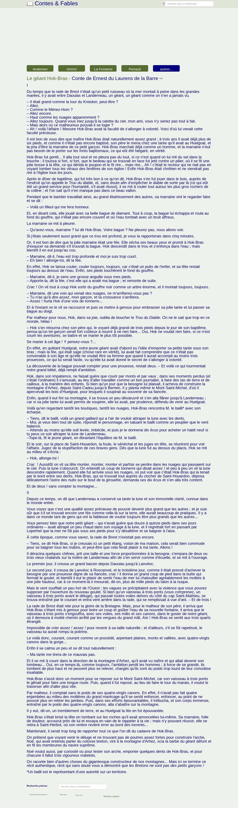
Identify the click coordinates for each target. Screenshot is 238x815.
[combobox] (189, 3)
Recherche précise (37, 786)
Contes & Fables (55, 3)
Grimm (72, 69)
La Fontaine (103, 69)
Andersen (40, 69)
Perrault (135, 69)
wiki (161, 78)
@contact (63, 794)
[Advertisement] (119, 40)
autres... (166, 69)
